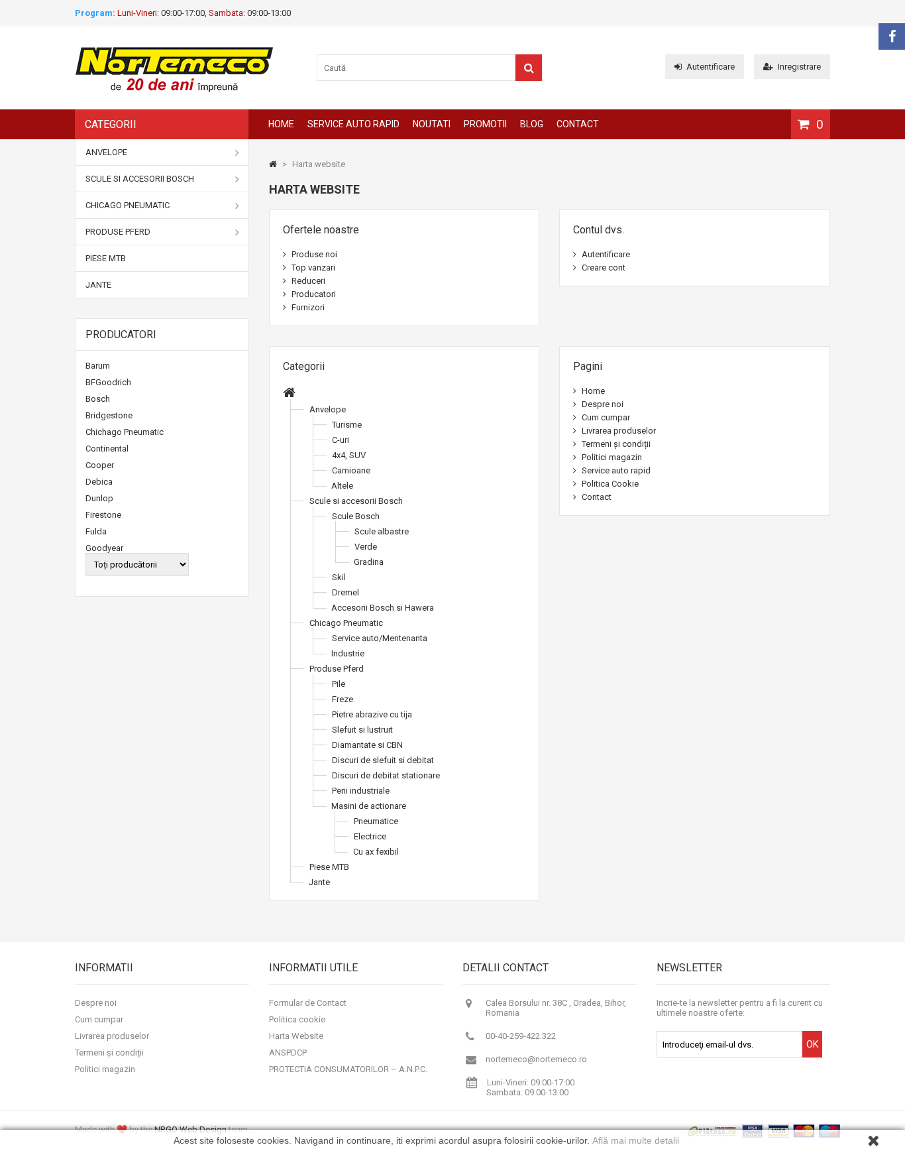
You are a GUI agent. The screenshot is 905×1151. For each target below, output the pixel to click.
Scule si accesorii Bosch (139, 179)
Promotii (485, 124)
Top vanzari (312, 268)
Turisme (347, 425)
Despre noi (601, 404)
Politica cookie (297, 1019)
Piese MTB (105, 258)
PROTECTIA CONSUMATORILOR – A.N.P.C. (348, 1069)
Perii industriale (361, 791)
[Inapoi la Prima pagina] (273, 164)
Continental (107, 449)
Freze (342, 699)
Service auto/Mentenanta (379, 638)
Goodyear (104, 548)
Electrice (370, 836)
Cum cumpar (605, 417)
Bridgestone (109, 415)
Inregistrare (799, 67)
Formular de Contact (307, 1003)
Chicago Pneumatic (127, 205)
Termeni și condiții (615, 444)
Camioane (351, 470)
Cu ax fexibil (376, 852)
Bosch (97, 399)
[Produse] (289, 394)
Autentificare (710, 67)
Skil (339, 577)
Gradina (369, 562)
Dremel (345, 592)
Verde (365, 547)
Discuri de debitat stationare (386, 775)
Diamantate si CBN (367, 745)
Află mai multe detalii (635, 1140)
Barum (97, 366)
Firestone (103, 515)
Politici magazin (611, 457)
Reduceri (307, 281)
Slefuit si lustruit (362, 730)
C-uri (340, 440)
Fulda (96, 531)
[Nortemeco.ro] (174, 90)
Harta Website (296, 1036)
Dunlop (99, 498)
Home (281, 124)
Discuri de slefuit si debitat (383, 760)
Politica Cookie (609, 484)
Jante (98, 285)
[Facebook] (891, 36)
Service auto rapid (353, 124)
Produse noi (313, 254)
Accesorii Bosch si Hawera (382, 608)
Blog (531, 124)
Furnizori (307, 307)
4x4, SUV (349, 455)
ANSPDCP (288, 1053)
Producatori (120, 334)
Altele (342, 486)
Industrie (347, 653)
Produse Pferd (117, 232)
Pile (338, 684)
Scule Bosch (356, 516)
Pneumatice (376, 821)
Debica (99, 482)
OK (812, 1044)
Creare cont (602, 268)
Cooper (99, 465)
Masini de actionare (368, 806)
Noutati (432, 124)
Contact (578, 124)
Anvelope (106, 152)
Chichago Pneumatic (124, 432)
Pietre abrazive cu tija (372, 714)
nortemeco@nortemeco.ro (536, 1059)
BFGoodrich (108, 382)
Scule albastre (381, 531)
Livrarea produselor (618, 431)
